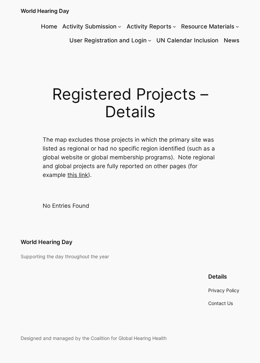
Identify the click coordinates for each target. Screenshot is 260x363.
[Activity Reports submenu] (174, 26)
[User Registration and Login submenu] (149, 40)
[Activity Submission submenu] (119, 26)
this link (77, 175)
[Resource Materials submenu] (237, 26)
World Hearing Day (45, 10)
